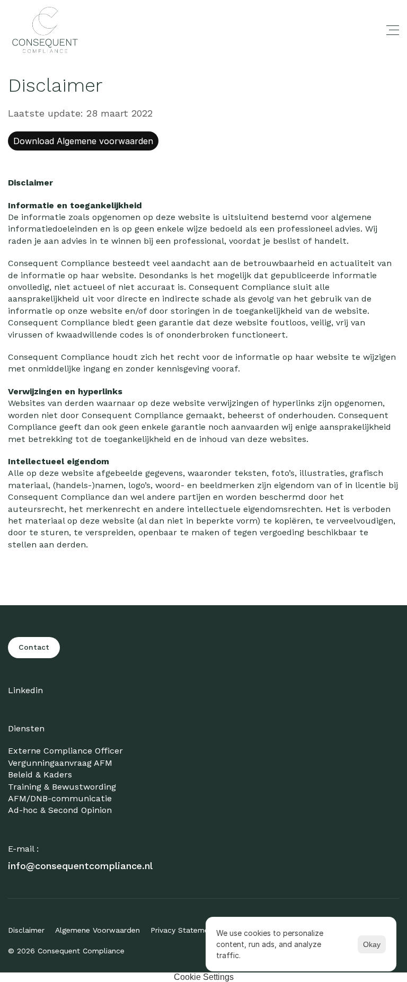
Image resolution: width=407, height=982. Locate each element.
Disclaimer (26, 930)
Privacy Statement (183, 930)
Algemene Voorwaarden (97, 930)
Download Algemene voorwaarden (83, 141)
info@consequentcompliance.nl (80, 865)
